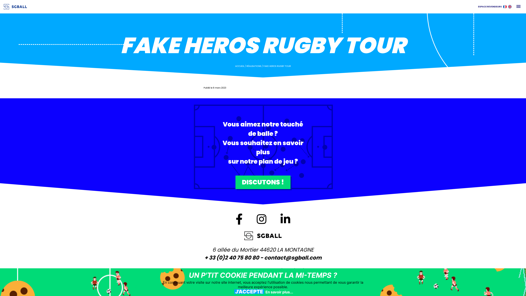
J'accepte (249, 291)
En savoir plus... (279, 292)
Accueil (239, 66)
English (510, 6)
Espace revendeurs (490, 6)
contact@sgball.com (293, 257)
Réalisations (253, 66)
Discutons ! (263, 182)
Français (505, 6)
